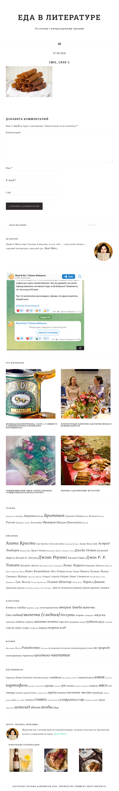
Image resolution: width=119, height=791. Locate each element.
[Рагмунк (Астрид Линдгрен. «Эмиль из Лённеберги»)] (59, 761)
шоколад (22, 706)
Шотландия (74, 522)
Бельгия (39, 516)
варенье (30, 608)
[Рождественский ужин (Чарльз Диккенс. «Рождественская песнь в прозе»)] (32, 461)
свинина (29, 699)
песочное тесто (79, 692)
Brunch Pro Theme (70, 786)
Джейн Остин (85, 550)
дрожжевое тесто (69, 678)
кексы (20, 621)
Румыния (20, 522)
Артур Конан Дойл (89, 543)
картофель (17, 685)
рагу (101, 621)
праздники (42, 655)
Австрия (19, 516)
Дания (86, 516)
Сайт (8, 192)
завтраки (89, 615)
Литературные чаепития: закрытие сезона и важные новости (86, 425)
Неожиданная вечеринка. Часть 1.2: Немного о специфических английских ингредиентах (31, 426)
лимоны (57, 686)
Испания (93, 516)
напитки (40, 622)
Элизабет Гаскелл (32, 588)
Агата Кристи (20, 543)
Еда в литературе (59, 17)
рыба (22, 700)
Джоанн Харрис (77, 557)
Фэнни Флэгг (77, 582)
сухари (25, 627)
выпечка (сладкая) (42, 614)
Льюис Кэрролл (74, 565)
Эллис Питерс (46, 588)
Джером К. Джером (26, 557)
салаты (108, 622)
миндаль (85, 686)
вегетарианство (49, 607)
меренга (78, 686)
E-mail (11, 180)
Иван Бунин (44, 566)
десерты (68, 614)
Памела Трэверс (90, 571)
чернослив (10, 708)
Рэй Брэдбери (95, 577)
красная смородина (36, 686)
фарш (102, 699)
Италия (101, 516)
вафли (37, 608)
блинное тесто (32, 677)
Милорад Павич (18, 572)
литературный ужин (82, 648)
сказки (105, 587)
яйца (56, 707)
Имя (9, 167)
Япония (85, 523)
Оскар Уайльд (72, 571)
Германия (69, 516)
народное (95, 587)
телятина (88, 700)
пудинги (92, 621)
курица (49, 685)
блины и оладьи (16, 607)
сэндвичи (34, 628)
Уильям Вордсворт (38, 582)
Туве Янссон (22, 582)
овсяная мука (42, 693)
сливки (40, 699)
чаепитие (60, 655)
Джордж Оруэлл (29, 565)
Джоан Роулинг (52, 557)
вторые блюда (70, 607)
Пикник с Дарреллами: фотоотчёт (80, 491)
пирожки (64, 621)
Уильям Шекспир (59, 582)
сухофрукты (67, 699)
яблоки (36, 707)
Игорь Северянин (55, 566)
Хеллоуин (44, 648)
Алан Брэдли (42, 543)
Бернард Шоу (25, 551)
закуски (99, 615)
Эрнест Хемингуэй (62, 587)
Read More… (61, 733)
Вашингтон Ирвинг (53, 551)
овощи (10, 692)
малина (70, 685)
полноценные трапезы (19, 655)
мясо (103, 685)
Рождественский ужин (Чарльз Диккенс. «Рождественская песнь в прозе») (29, 492)
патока (61, 692)
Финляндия (36, 522)
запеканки (11, 621)
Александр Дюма (57, 543)
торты (53, 627)
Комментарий (13, 132)
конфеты (29, 621)
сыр (81, 699)
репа (14, 700)
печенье (52, 621)
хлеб (63, 628)
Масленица (10, 648)
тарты (43, 627)
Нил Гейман (58, 571)
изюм (99, 677)
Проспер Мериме (35, 577)
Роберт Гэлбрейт (51, 576)
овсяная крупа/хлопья (25, 693)
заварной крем (86, 677)
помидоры (97, 692)
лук (63, 685)
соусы (10, 627)
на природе (102, 648)
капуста (108, 678)
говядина (55, 677)
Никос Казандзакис (37, 571)
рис (18, 700)
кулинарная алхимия (59, 648)
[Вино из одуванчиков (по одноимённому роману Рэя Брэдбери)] (24, 761)
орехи (52, 692)
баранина (10, 677)
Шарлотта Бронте (15, 588)
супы (18, 627)
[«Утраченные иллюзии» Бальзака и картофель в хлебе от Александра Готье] (94, 761)
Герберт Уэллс (68, 551)
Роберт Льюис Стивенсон (74, 576)
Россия (10, 522)
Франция (49, 522)
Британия (54, 515)
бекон (19, 677)
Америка (29, 516)
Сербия (27, 523)
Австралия (10, 516)
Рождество (31, 647)
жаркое (80, 615)
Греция (79, 515)
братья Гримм (81, 587)
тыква (95, 700)
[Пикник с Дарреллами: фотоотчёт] (87, 461)
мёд (110, 686)
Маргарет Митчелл (95, 565)
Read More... (52, 248)
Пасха (18, 648)
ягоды (47, 706)
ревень (8, 700)
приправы (74, 621)
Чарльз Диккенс (94, 582)
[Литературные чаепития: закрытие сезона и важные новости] (87, 394)
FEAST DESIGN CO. (97, 786)
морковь (93, 685)
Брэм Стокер (38, 550)
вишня (45, 677)
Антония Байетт (72, 544)
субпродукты (52, 700)
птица (82, 622)
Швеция (61, 522)
